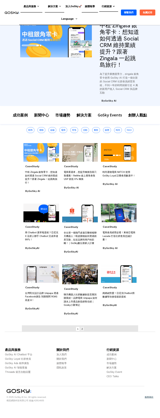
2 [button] (82, 329)
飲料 (30, 129)
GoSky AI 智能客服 (16, 367)
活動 (85, 129)
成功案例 (20, 115)
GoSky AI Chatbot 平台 (18, 354)
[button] (31, 6)
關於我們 (62, 358)
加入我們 (62, 354)
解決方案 (84, 115)
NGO (129, 129)
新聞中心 (41, 115)
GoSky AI (110, 100)
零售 (74, 129)
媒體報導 (62, 363)
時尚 (118, 129)
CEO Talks (113, 376)
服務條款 (149, 397)
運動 (41, 129)
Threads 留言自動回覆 (18, 371)
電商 (63, 129)
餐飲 (96, 129)
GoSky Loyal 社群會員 (18, 358)
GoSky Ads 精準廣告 (17, 363)
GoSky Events (110, 115)
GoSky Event (114, 371)
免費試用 (147, 12)
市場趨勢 (62, 115)
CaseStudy (32, 166)
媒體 (107, 129)
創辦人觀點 (137, 115)
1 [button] (77, 329)
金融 (52, 129)
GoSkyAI (34, 248)
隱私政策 (62, 367)
